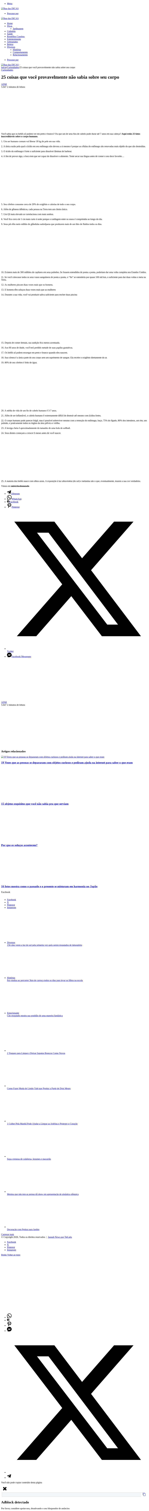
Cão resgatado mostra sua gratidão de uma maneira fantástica (35, 1015)
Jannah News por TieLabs (60, 1237)
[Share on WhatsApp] (9, 1317)
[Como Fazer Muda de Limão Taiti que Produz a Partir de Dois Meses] (35, 1086)
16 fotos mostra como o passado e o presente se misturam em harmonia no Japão (49, 886)
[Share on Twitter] (77, 1472)
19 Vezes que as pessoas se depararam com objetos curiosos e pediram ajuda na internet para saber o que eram (67, 762)
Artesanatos (12, 41)
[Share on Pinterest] (9, 1325)
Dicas (9, 26)
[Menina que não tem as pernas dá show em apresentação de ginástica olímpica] (35, 1191)
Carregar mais (7, 1234)
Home (10, 23)
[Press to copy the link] (144, 1495)
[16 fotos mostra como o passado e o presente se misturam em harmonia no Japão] (29, 881)
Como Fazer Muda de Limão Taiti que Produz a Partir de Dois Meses (39, 1088)
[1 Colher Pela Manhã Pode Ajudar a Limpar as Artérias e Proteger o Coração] (35, 1121)
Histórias (17, 49)
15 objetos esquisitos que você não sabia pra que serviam (35, 803)
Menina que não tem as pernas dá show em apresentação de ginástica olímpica (43, 1194)
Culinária (11, 31)
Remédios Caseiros (16, 36)
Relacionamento (20, 55)
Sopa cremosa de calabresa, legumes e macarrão (29, 1159)
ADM (4, 84)
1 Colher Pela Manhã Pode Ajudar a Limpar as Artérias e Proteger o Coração (42, 1123)
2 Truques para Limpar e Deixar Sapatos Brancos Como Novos (36, 1053)
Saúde (10, 34)
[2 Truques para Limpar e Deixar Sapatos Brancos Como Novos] (35, 1050)
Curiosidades (13, 67)
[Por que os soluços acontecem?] (29, 839)
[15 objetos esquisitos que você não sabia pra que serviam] (29, 798)
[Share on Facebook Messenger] (9, 1330)
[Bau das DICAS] (10, 8)
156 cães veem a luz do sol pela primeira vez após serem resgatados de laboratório (44, 945)
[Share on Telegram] (9, 1477)
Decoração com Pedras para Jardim (23, 1229)
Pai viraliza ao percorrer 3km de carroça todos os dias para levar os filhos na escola (45, 980)
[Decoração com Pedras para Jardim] (35, 1227)
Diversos (11, 47)
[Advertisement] (74, 109)
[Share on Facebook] (8, 1320)
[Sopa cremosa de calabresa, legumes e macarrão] (35, 1156)
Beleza (10, 44)
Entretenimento (14, 39)
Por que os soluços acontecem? (19, 845)
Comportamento (20, 52)
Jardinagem (18, 28)
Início (3, 67)
